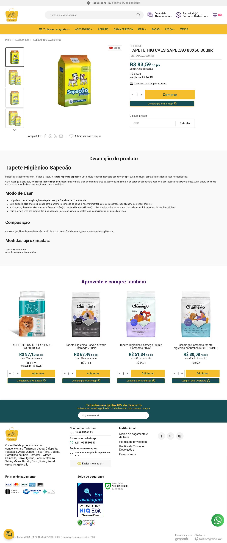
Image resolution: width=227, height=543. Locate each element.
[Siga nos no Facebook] (161, 436)
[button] (14, 57)
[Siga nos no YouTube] (170, 436)
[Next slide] (14, 130)
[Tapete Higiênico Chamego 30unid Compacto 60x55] (141, 336)
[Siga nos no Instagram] (180, 436)
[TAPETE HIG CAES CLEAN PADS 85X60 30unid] (31, 336)
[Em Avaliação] (90, 500)
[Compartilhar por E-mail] (61, 136)
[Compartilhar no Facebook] (45, 136)
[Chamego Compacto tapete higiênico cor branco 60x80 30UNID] (196, 336)
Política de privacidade (133, 441)
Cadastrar (200, 16)
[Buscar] (138, 15)
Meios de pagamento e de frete (133, 435)
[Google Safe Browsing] (86, 522)
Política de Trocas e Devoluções (131, 448)
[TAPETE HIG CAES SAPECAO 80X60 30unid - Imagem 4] (14, 118)
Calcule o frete (138, 116)
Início (8, 40)
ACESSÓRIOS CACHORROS (47, 40)
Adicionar (38, 373)
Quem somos (127, 454)
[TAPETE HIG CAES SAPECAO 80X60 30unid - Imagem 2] (14, 77)
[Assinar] (145, 415)
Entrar (186, 16)
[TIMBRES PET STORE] (11, 15)
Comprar (170, 95)
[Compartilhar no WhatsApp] (50, 136)
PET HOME (136, 46)
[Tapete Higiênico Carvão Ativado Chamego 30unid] (86, 336)
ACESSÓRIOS (22, 40)
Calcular (185, 123)
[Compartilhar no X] (55, 136)
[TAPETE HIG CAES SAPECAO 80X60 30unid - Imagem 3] (14, 97)
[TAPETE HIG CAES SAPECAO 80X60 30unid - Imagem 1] (15, 57)
